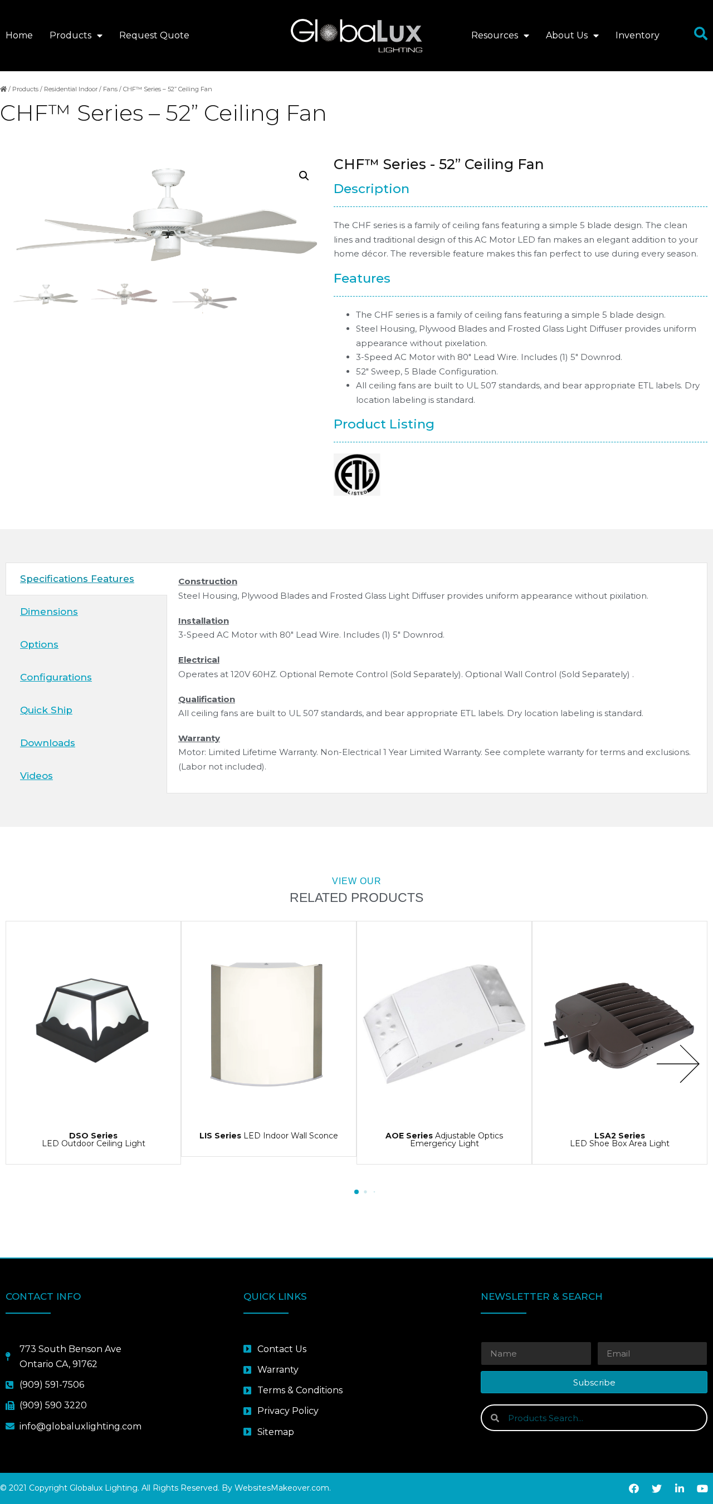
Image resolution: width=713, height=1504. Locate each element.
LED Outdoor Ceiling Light (93, 1139)
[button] (356, 1192)
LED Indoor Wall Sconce (268, 1136)
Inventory (638, 35)
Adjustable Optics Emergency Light (444, 1139)
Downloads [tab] (47, 742)
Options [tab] (39, 644)
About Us (567, 35)
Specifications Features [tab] (77, 578)
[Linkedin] (680, 1488)
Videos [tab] (36, 775)
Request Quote (154, 35)
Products (70, 35)
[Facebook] (634, 1488)
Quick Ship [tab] (46, 710)
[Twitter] (657, 1488)
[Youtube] (702, 1488)
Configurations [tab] (56, 677)
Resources (494, 35)
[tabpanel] (437, 677)
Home (19, 35)
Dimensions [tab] (49, 611)
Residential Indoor (70, 89)
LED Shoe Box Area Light (620, 1139)
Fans (110, 89)
